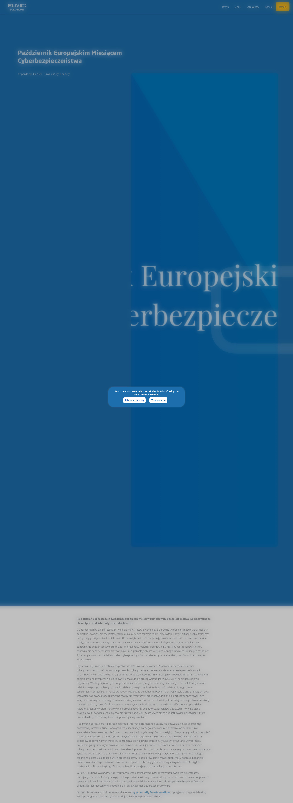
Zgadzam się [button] (158, 400)
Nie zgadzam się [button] (134, 400)
